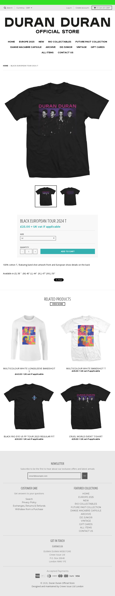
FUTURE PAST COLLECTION (91, 41)
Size (22, 234)
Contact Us (57, 546)
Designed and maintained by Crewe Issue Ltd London (57, 586)
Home (5, 66)
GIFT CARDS (98, 47)
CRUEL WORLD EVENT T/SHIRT (86, 436)
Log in (69, 8)
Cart (103, 8)
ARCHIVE (51, 47)
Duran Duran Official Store (62, 583)
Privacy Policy (29, 502)
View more (57, 304)
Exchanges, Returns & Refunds (29, 505)
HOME (11, 41)
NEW (41, 41)
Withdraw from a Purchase (29, 509)
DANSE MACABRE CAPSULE (25, 47)
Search (29, 499)
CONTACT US (65, 52)
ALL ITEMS (48, 52)
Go (85, 476)
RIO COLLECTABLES (59, 41)
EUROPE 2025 (26, 41)
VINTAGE (82, 47)
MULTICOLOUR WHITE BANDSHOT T (86, 368)
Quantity (24, 247)
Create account (82, 8)
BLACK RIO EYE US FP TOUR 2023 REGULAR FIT (29, 436)
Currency (20, 8)
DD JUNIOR (66, 47)
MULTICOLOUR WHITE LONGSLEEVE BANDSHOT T (29, 370)
